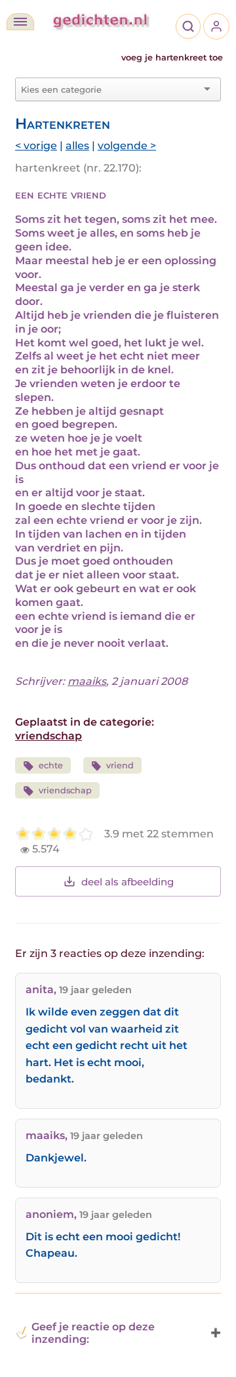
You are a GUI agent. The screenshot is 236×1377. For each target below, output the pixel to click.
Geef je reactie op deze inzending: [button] (93, 1332)
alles (77, 145)
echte (51, 765)
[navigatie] (20, 21)
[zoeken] (188, 26)
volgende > (127, 145)
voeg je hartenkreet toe (172, 57)
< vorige (36, 145)
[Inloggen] (216, 26)
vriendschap (48, 736)
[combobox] (110, 89)
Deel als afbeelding (127, 881)
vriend (120, 765)
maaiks (87, 681)
